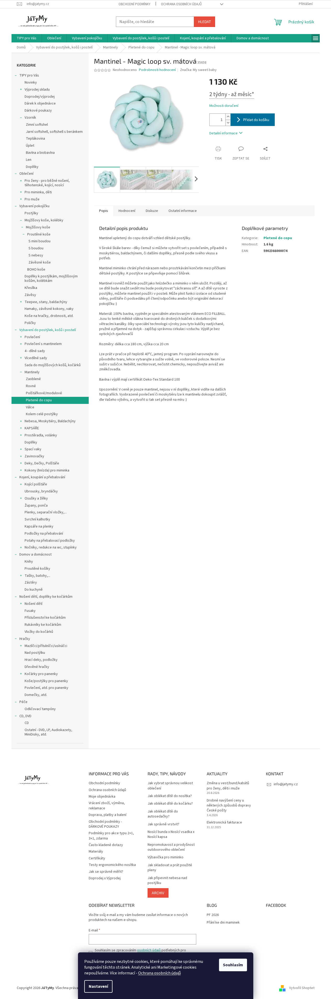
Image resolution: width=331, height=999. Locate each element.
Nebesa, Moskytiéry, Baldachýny (50, 421)
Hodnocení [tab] (127, 210)
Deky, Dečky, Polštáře (42, 463)
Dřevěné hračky (37, 666)
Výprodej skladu (37, 89)
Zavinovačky (34, 456)
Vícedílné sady (36, 358)
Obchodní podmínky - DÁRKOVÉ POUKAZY (105, 824)
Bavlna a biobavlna (40, 152)
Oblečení (26, 173)
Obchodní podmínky (134, 4)
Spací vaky (33, 449)
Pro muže (32, 199)
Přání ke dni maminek (223, 922)
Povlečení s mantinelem (43, 344)
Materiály (96, 851)
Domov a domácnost (35, 554)
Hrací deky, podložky (41, 659)
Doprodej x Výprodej (105, 878)
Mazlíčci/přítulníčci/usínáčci (46, 646)
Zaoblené (33, 379)
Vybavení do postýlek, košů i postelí (47, 330)
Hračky (24, 638)
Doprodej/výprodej (40, 96)
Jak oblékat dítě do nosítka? (170, 796)
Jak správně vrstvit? (163, 824)
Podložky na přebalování (44, 533)
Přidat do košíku (256, 119)
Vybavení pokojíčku (34, 206)
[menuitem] (27, 38)
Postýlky (31, 213)
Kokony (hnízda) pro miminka (47, 470)
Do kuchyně (34, 589)
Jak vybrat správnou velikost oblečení (170, 786)
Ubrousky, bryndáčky (41, 491)
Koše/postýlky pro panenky (46, 681)
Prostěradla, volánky (41, 435)
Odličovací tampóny (40, 709)
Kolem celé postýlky (42, 414)
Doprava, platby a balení (107, 814)
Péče (23, 702)
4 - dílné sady (35, 351)
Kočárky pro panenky (41, 674)
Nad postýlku (35, 652)
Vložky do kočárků (39, 631)
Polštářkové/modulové (44, 393)
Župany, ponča (36, 505)
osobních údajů (149, 950)
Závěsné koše (40, 262)
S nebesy (36, 255)
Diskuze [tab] (152, 210)
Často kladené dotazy (106, 845)
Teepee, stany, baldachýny (46, 302)
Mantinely (32, 372)
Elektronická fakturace (224, 822)
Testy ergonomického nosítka (112, 865)
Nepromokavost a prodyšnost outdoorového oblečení (171, 847)
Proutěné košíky (37, 568)
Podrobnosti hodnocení (157, 70)
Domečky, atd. (36, 695)
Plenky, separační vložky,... (46, 512)
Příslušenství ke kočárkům (45, 617)
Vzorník (30, 117)
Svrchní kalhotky (37, 519)
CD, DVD (25, 716)
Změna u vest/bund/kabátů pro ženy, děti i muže (228, 786)
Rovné (31, 386)
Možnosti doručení (223, 105)
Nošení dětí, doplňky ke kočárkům (45, 596)
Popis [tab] (103, 210)
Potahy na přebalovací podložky (50, 540)
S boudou (36, 248)
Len (28, 159)
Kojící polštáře (36, 484)
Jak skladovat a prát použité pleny (170, 868)
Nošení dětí (33, 603)
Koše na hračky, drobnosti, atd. (49, 316)
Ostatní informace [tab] (183, 210)
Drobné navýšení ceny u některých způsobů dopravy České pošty (229, 805)
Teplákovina (35, 138)
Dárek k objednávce (40, 103)
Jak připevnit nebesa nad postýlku (167, 881)
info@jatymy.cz (286, 784)
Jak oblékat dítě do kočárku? (170, 803)
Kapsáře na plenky (39, 526)
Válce (30, 407)
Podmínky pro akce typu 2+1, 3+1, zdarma (111, 836)
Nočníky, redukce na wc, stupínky (51, 547)
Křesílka (31, 287)
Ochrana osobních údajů (159, 973)
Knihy (29, 561)
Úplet (30, 145)
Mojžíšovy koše (38, 227)
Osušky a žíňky (36, 498)
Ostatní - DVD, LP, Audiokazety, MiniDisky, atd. (48, 732)
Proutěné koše (39, 234)
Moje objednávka (102, 796)
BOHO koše (36, 269)
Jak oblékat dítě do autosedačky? (163, 814)
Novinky (31, 82)
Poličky (30, 323)
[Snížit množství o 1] (228, 123)
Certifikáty (97, 858)
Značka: (198, 70)
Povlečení (32, 337)
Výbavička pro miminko (165, 857)
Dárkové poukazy (38, 110)
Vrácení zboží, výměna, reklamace (107, 805)
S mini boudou (40, 241)
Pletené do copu (39, 400)
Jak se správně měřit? (106, 871)
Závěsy (30, 295)
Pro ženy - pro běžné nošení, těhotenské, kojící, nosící (47, 183)
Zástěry (31, 582)
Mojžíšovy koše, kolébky (44, 220)
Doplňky (32, 166)
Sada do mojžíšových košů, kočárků (53, 365)
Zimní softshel (37, 124)
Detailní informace (223, 133)
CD (27, 723)
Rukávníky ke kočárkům (43, 624)
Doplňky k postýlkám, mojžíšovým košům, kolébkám (51, 278)
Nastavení (98, 986)
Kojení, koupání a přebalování (42, 477)
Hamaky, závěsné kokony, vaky (49, 308)
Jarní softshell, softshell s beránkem (54, 131)
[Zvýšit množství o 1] (228, 117)
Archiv (158, 893)
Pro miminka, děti (38, 192)
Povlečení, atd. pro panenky (46, 687)
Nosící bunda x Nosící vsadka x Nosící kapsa (171, 834)
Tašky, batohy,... (37, 575)
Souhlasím (233, 965)
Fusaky (30, 610)
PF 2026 (213, 915)
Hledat (204, 21)
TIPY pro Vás (29, 75)
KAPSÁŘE (32, 428)
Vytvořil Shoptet (302, 988)
